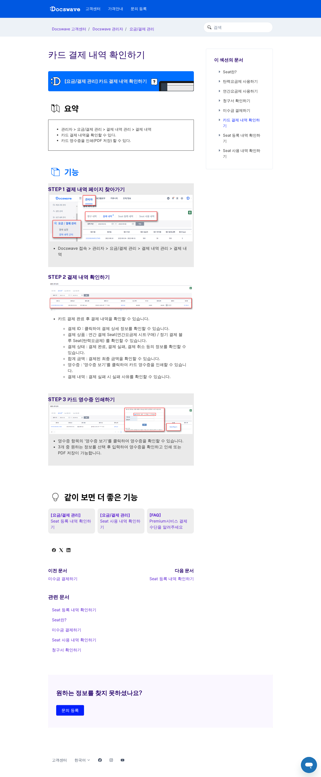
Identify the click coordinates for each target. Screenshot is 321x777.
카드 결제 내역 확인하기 (241, 123)
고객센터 (93, 8)
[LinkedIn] (68, 550)
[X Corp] (61, 550)
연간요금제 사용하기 (240, 91)
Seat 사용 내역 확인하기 (74, 639)
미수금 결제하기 (62, 578)
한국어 (80, 760)
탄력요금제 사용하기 (240, 81)
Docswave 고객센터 (69, 29)
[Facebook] (54, 550)
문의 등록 (139, 8)
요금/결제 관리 (141, 29)
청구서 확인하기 (66, 649)
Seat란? (59, 619)
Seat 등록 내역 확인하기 (171, 578)
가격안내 (115, 8)
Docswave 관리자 (108, 29)
